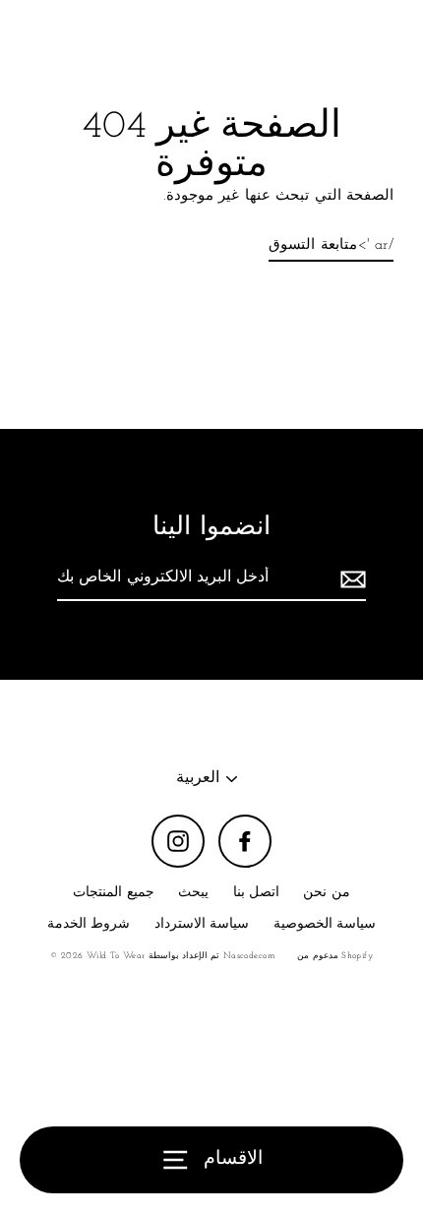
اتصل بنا (256, 892)
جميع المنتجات (113, 892)
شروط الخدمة (88, 924)
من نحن (326, 892)
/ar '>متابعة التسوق (331, 245)
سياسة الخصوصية (324, 924)
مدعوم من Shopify (334, 955)
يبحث (193, 892)
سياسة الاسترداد (201, 924)
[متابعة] (350, 579)
